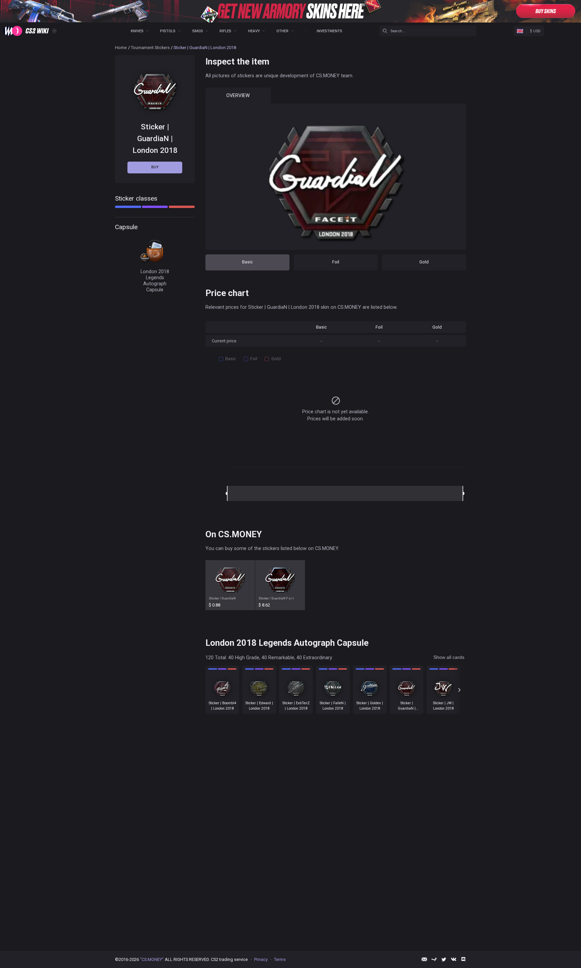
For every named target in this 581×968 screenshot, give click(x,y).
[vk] (453, 959)
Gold (424, 261)
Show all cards (448, 657)
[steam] (434, 959)
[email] (424, 959)
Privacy (261, 959)
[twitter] (444, 959)
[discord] (463, 959)
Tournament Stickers (150, 47)
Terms (280, 959)
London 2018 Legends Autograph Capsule (155, 281)
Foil (335, 261)
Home (121, 47)
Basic (247, 261)
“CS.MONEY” (152, 959)
